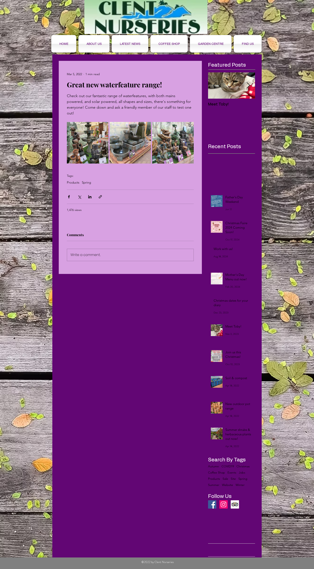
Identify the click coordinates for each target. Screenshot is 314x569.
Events (231, 472)
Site (233, 479)
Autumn (213, 466)
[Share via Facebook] (69, 197)
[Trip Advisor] (235, 504)
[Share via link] (100, 197)
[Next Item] (248, 85)
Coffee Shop (216, 472)
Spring (86, 182)
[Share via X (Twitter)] (79, 197)
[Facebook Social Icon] (212, 504)
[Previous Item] (215, 85)
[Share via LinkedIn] (90, 197)
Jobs (242, 472)
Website (227, 485)
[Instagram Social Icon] (223, 504)
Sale (225, 479)
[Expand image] (88, 143)
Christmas (243, 466)
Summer (213, 485)
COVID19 (228, 466)
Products (73, 182)
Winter (240, 485)
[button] (169, 44)
